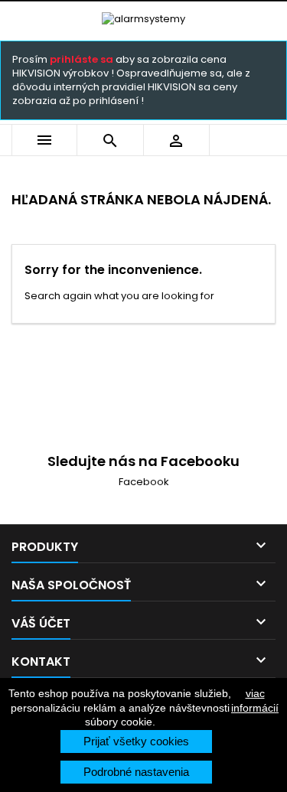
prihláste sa (81, 59)
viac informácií (255, 700)
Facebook (144, 481)
